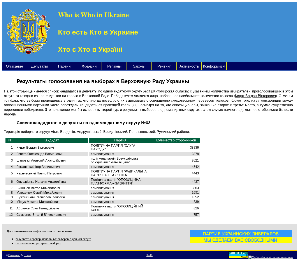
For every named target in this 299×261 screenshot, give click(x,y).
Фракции (89, 66)
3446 (149, 255)
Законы (139, 66)
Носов (27, 255)
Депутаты (39, 66)
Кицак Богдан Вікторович (255, 95)
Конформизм (214, 66)
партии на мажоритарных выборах (38, 243)
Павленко (14, 255)
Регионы (114, 66)
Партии (64, 66)
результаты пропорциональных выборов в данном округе (53, 239)
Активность (189, 66)
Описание (14, 66)
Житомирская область (170, 91)
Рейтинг (164, 66)
